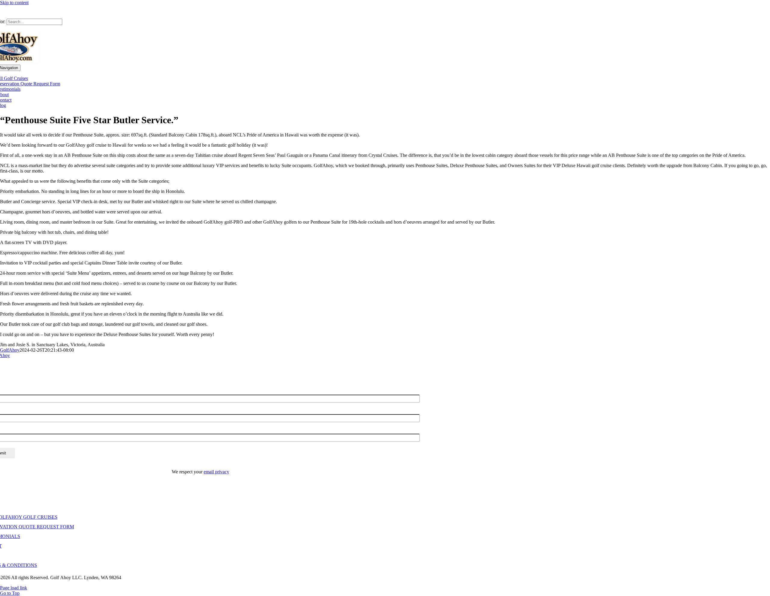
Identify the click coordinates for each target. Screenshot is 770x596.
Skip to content (14, 2)
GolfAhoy (10, 350)
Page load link (13, 587)
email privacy (216, 471)
